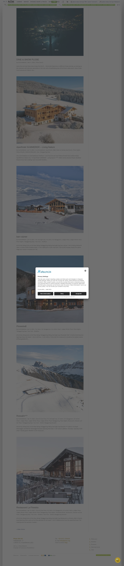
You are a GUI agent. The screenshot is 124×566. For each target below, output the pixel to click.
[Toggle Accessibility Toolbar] (118, 560)
